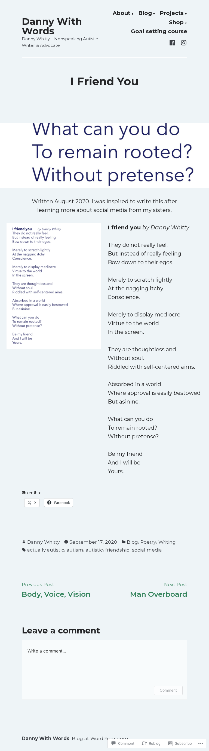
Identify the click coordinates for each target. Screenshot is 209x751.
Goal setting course (159, 31)
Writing (167, 542)
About (121, 13)
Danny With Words (52, 26)
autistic (94, 550)
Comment (168, 690)
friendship (117, 550)
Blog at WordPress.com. (100, 738)
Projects (172, 13)
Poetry (148, 542)
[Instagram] (182, 42)
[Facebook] (173, 42)
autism (75, 550)
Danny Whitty (43, 542)
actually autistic (45, 550)
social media (147, 550)
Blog (145, 13)
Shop (176, 22)
